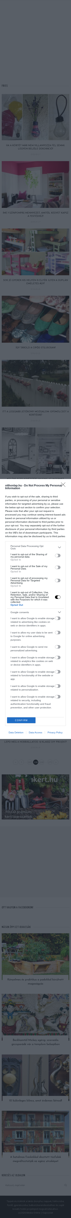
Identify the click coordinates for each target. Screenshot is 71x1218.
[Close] (64, 485)
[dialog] (35, 609)
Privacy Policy (55, 732)
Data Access (35, 732)
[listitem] (35, 547)
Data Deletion (16, 732)
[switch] (57, 555)
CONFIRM (21, 720)
